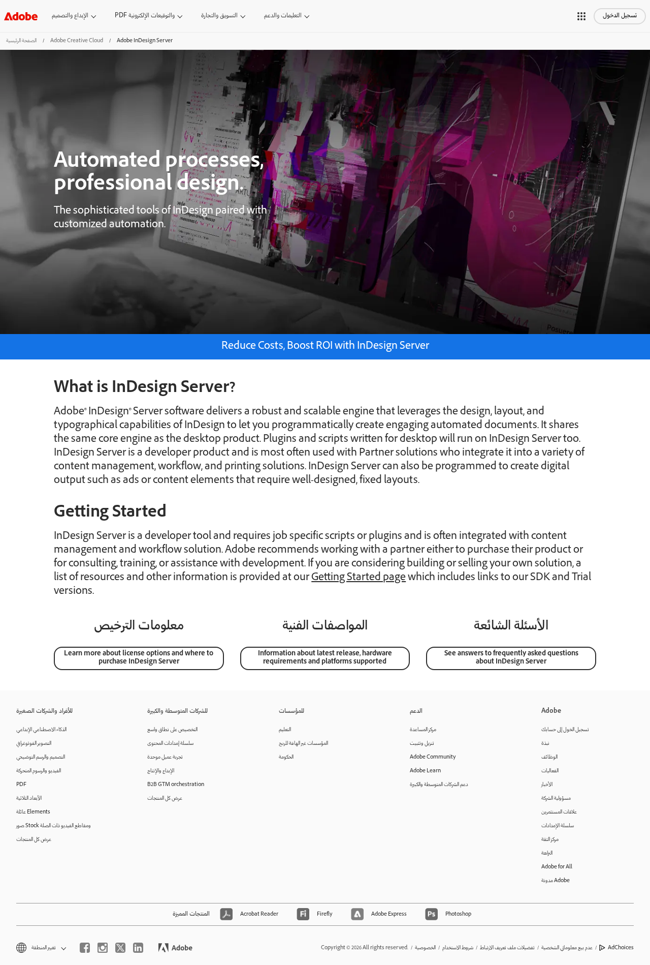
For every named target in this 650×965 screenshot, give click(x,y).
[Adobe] (21, 16)
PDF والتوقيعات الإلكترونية (145, 16)
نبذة (545, 743)
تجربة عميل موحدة (165, 757)
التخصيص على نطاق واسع (172, 730)
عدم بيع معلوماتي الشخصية (567, 948)
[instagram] (103, 948)
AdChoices (621, 948)
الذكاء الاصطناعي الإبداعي (41, 730)
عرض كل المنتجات (33, 839)
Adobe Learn (425, 771)
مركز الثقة (550, 839)
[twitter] (120, 948)
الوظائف (549, 757)
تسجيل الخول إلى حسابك (565, 730)
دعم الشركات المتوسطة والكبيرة (439, 784)
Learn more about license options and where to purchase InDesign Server (138, 658)
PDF (21, 784)
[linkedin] (138, 948)
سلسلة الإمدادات (557, 826)
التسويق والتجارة (219, 16)
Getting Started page (358, 578)
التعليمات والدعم (283, 16)
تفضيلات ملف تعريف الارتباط (507, 948)
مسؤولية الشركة (556, 798)
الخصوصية (425, 948)
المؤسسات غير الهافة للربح (303, 743)
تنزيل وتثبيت (422, 743)
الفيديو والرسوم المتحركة (38, 771)
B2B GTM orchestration (175, 784)
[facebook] (85, 948)
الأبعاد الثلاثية (29, 798)
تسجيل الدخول (620, 16)
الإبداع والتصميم (70, 16)
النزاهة (546, 853)
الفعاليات (550, 771)
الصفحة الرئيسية (21, 41)
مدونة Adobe (555, 881)
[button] (581, 16)
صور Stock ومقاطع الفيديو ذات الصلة (53, 826)
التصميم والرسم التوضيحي (40, 757)
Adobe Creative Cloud (76, 41)
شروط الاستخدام (457, 948)
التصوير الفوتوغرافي (33, 743)
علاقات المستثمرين (559, 812)
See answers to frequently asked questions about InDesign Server (511, 658)
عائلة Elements (33, 812)
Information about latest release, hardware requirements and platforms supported (325, 658)
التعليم (285, 730)
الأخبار (546, 784)
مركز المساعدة (423, 730)
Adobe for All (556, 867)
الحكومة (286, 757)
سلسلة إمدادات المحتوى (170, 743)
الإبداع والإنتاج (160, 771)
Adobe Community (433, 757)
